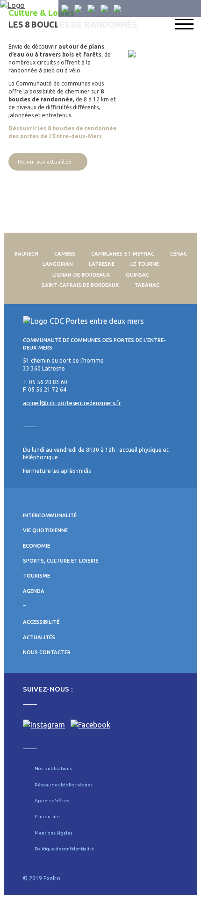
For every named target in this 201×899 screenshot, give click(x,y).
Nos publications (53, 768)
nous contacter (47, 652)
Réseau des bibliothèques (64, 784)
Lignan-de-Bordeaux (81, 275)
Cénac (178, 254)
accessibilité (41, 622)
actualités (39, 637)
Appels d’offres (52, 800)
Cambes (64, 254)
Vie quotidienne (45, 530)
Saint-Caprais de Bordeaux (80, 285)
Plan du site (47, 816)
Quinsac (137, 275)
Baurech (26, 254)
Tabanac (147, 285)
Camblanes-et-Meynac (122, 254)
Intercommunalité (50, 515)
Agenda (33, 591)
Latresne (102, 264)
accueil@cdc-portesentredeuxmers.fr (72, 403)
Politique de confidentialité (64, 848)
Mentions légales (53, 832)
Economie (36, 546)
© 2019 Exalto (41, 878)
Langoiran (58, 264)
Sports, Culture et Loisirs (61, 561)
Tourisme (36, 575)
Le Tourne (144, 264)
